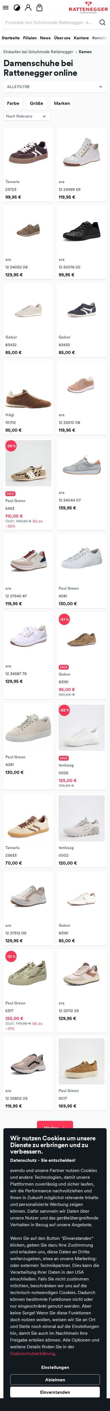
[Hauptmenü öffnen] (5, 8)
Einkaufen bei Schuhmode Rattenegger (38, 51)
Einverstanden (55, 1392)
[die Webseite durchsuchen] (102, 22)
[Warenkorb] (39, 8)
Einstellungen (55, 1367)
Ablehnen (55, 1379)
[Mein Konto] (28, 8)
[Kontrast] (17, 8)
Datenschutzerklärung (32, 1353)
